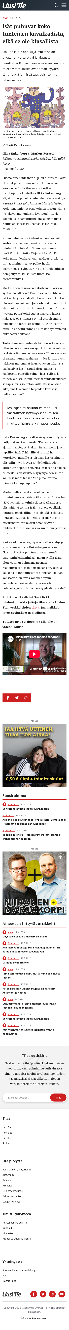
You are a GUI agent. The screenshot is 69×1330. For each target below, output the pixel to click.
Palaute (7, 1180)
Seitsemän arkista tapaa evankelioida (26, 808)
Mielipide (7, 1185)
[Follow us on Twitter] (43, 1294)
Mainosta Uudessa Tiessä (17, 1238)
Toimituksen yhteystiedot (17, 1169)
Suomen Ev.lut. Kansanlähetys (19, 1270)
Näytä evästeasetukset (34, 1318)
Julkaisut (7, 1228)
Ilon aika (7, 1132)
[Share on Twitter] (16, 697)
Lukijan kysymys (11, 1201)
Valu (5, 1275)
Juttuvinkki (8, 1174)
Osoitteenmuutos (13, 1190)
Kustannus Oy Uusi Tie (15, 1222)
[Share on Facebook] (7, 697)
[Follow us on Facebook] (33, 1294)
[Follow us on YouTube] (61, 1294)
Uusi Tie (7, 1127)
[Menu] (63, 5)
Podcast (7, 1143)
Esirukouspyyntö (12, 1196)
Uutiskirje (8, 1138)
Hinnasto (8, 1233)
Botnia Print (9, 1280)
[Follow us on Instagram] (52, 1294)
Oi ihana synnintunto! (16, 962)
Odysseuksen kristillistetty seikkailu (25, 936)
